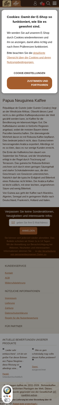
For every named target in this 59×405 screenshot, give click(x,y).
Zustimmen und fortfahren (37, 83)
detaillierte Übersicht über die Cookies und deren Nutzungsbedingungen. (29, 58)
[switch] (7, 400)
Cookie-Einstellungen (29, 73)
